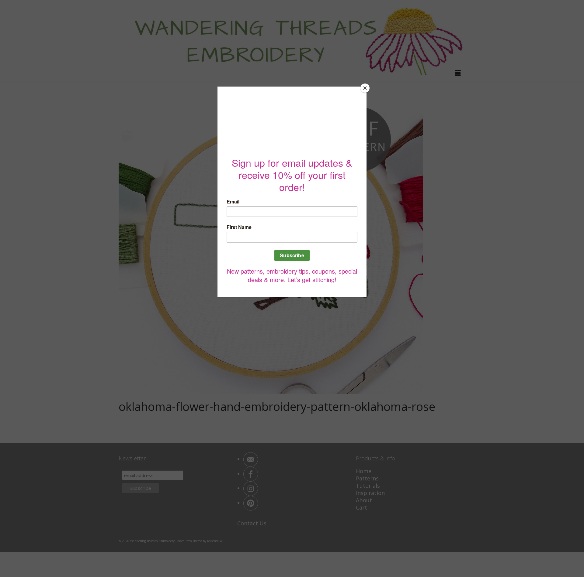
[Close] (365, 88)
